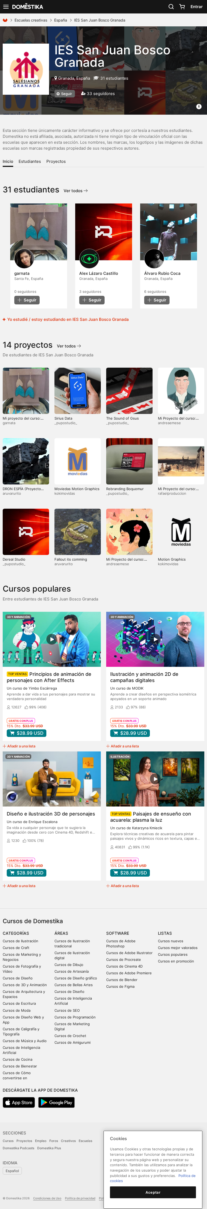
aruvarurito (12, 493)
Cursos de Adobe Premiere (129, 973)
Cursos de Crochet (70, 1036)
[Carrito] (182, 6)
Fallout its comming (70, 559)
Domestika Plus (49, 1148)
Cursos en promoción (176, 961)
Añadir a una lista (21, 746)
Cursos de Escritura (19, 1003)
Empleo (40, 1141)
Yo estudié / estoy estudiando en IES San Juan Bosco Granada (67, 319)
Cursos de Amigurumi (72, 1042)
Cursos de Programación (75, 1017)
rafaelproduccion (172, 493)
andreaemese (169, 423)
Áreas (61, 933)
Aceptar (153, 1192)
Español (12, 1171)
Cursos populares (173, 954)
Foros (53, 1141)
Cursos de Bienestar (20, 1066)
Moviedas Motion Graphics (76, 489)
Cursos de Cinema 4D (124, 966)
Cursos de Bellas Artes (73, 985)
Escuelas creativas (31, 20)
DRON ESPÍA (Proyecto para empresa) (22, 491)
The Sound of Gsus (122, 418)
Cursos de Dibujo (68, 964)
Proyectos (56, 161)
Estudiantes (30, 161)
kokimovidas (64, 493)
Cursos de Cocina (17, 1059)
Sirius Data (63, 418)
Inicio (8, 161)
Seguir (66, 94)
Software (117, 933)
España (60, 20)
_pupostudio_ (65, 423)
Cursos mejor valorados (178, 948)
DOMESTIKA (27, 6)
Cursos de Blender (121, 980)
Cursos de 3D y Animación (25, 985)
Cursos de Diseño (18, 978)
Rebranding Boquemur (125, 489)
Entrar (197, 6)
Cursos (8, 1141)
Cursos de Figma (120, 986)
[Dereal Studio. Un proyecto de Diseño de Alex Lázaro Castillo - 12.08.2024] (103, 232)
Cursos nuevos (170, 941)
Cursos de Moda (16, 1010)
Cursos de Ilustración (20, 941)
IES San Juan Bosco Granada (112, 56)
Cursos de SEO (67, 1010)
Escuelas (85, 1141)
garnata (9, 423)
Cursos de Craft (16, 948)
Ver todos (74, 190)
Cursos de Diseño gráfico (75, 978)
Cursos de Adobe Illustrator (129, 953)
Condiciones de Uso (47, 1198)
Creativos (68, 1141)
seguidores (25, 291)
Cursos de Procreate (123, 959)
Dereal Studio (14, 559)
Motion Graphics (172, 559)
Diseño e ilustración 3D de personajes (51, 814)
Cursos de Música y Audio (25, 1041)
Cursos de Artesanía (71, 971)
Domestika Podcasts (18, 1148)
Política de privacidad (80, 1198)
